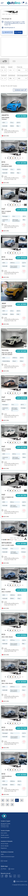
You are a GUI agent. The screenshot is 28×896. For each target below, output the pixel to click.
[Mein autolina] (26, 3)
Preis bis (19, 67)
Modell (10, 67)
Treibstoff (4, 75)
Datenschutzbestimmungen (7, 856)
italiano (21, 881)
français (18, 881)
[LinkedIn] (10, 876)
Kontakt (5, 861)
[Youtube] (6, 876)
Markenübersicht (5, 837)
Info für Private (4, 843)
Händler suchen (5, 835)
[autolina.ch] (13, 3)
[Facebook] (2, 876)
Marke (3, 67)
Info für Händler (5, 845)
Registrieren (4, 848)
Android (12, 869)
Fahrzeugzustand (22, 75)
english (25, 881)
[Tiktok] (14, 876)
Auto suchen (4, 833)
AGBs (2, 854)
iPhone (4, 868)
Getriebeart (11, 75)
